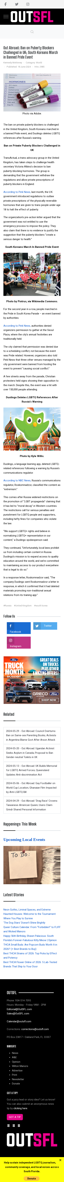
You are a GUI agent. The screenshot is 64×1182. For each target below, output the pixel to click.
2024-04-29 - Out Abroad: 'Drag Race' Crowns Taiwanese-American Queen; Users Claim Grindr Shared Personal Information (31, 805)
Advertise (17, 1070)
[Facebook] (5, 4)
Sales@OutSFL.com (18, 1013)
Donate (16, 1083)
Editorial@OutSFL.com (19, 1009)
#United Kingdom (23, 605)
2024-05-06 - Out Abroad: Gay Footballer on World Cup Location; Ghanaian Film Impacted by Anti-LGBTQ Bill (31, 788)
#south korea (40, 605)
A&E (14, 1057)
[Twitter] (17, 4)
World (39, 62)
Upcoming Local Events (24, 839)
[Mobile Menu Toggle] (6, 16)
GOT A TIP (15, 1117)
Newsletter (18, 1079)
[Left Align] (60, 1160)
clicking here (20, 1108)
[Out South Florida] (32, 16)
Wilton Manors (20, 1066)
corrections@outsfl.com (35, 1029)
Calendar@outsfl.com (19, 1021)
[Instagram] (28, 4)
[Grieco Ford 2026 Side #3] (32, 679)
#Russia (7, 605)
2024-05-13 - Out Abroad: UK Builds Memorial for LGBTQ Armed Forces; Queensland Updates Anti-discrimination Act (31, 770)
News (15, 1053)
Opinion (16, 1061)
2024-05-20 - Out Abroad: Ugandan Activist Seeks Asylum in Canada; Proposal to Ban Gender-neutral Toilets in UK (30, 753)
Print (14, 1074)
